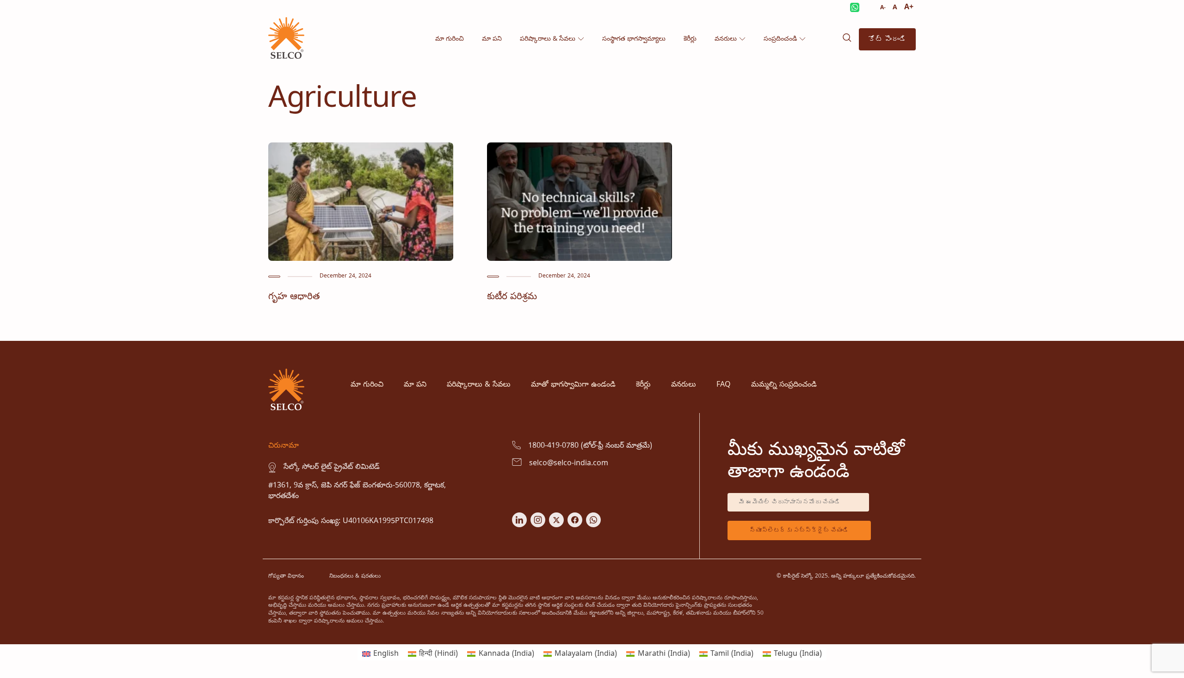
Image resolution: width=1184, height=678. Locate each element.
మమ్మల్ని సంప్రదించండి (784, 384)
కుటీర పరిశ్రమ (512, 297)
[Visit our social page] (519, 525)
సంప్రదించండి (780, 39)
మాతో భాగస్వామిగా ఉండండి (573, 384)
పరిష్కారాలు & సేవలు (547, 39)
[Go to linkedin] (360, 259)
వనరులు (726, 39)
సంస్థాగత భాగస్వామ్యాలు (634, 39)
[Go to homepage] (286, 57)
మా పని (492, 39)
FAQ (723, 384)
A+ (908, 7)
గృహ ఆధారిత (294, 297)
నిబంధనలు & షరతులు (355, 576)
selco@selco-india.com (568, 463)
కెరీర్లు (690, 39)
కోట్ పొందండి (887, 39)
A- (883, 8)
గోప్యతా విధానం (286, 576)
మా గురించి (449, 39)
